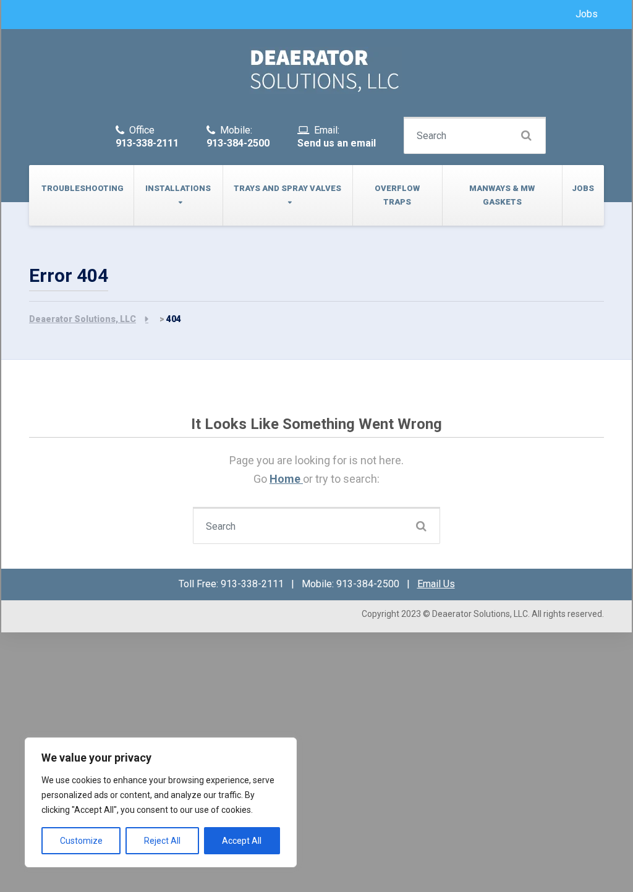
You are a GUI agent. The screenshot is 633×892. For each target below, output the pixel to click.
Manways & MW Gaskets (502, 195)
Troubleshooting (82, 188)
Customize (81, 841)
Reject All (162, 841)
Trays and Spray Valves (287, 188)
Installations (178, 188)
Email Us (436, 584)
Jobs (587, 14)
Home (286, 478)
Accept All (241, 841)
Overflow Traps (397, 195)
